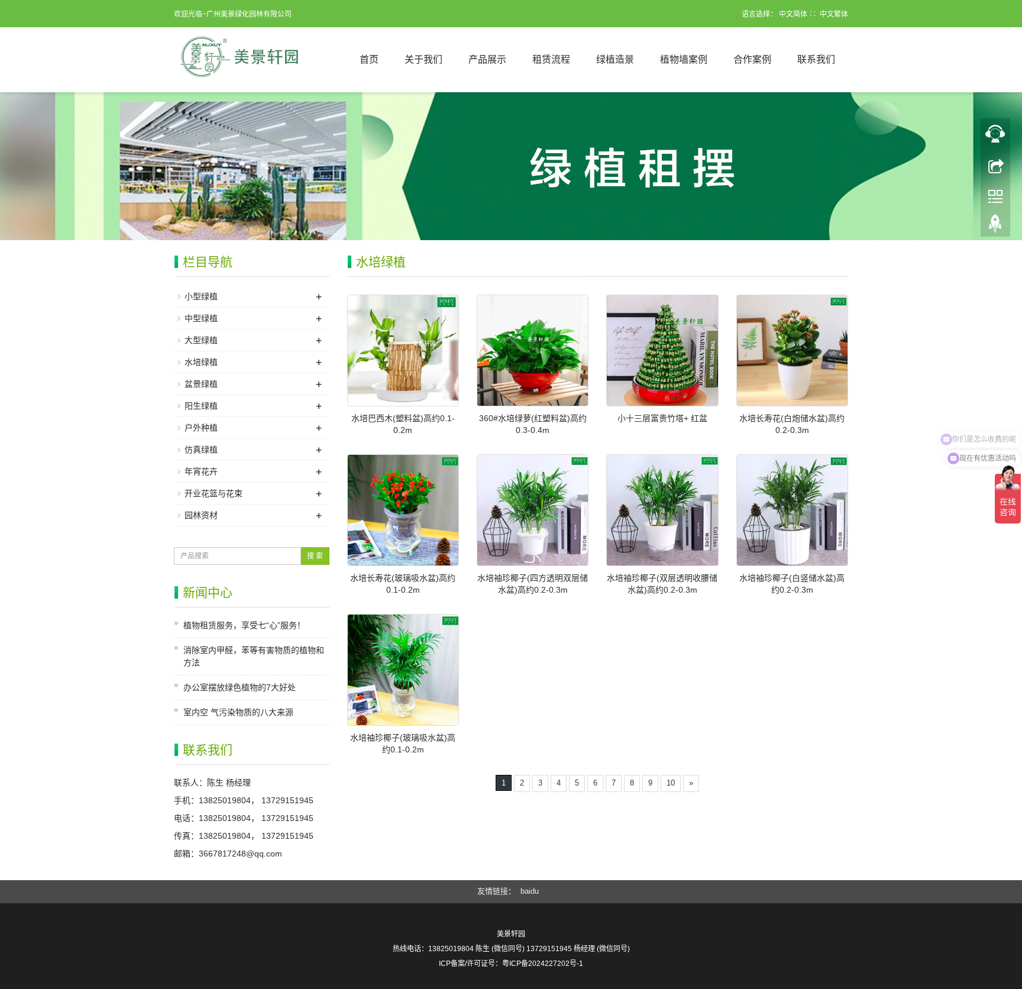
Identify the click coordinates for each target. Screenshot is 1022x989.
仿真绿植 (201, 449)
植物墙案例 (683, 59)
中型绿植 (201, 318)
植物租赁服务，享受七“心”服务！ (244, 625)
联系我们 (816, 59)
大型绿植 (201, 340)
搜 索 (315, 556)
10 (671, 782)
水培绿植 (201, 362)
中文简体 (793, 14)
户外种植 (201, 427)
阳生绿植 (201, 406)
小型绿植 (201, 296)
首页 (369, 59)
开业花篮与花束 (213, 493)
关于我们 (423, 59)
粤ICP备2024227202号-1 (542, 963)
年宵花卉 (201, 471)
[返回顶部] (995, 165)
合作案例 (752, 59)
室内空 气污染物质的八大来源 (238, 712)
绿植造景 (615, 59)
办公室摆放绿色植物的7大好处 (239, 687)
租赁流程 (551, 59)
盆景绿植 (201, 384)
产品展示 (487, 59)
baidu (529, 891)
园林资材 (201, 515)
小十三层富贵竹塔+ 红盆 (662, 418)
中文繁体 (834, 14)
